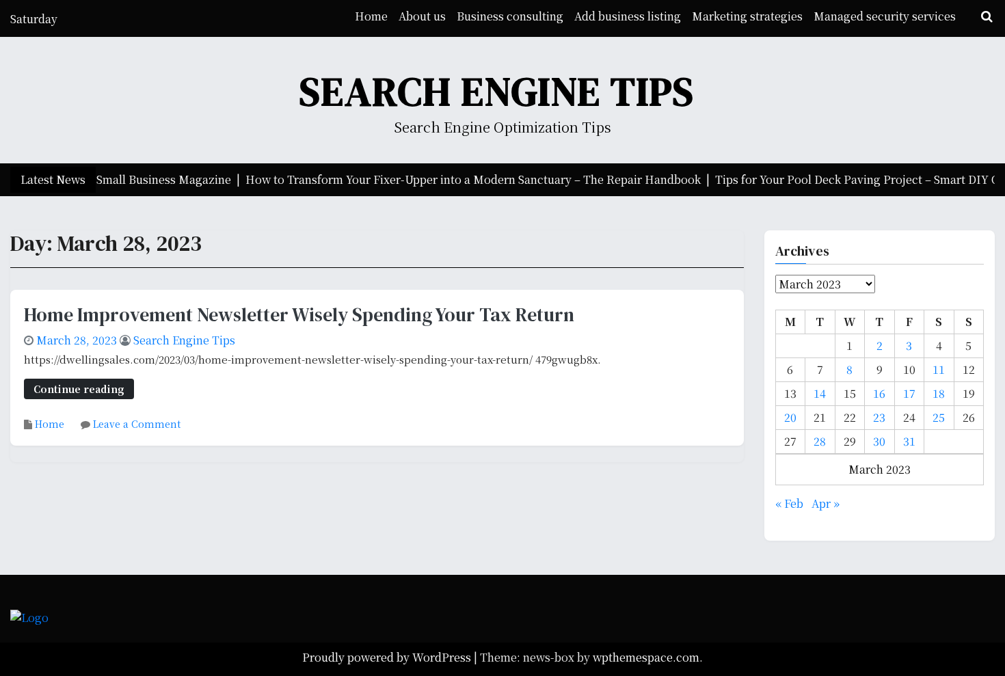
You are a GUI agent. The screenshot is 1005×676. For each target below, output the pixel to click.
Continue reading (79, 388)
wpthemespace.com (646, 657)
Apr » (826, 503)
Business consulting (510, 16)
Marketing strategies (747, 16)
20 (790, 417)
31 (909, 441)
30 (879, 441)
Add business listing (627, 16)
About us (422, 16)
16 (879, 393)
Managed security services (885, 16)
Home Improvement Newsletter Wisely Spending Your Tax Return (299, 314)
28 (820, 441)
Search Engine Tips (497, 91)
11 (939, 369)
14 (820, 393)
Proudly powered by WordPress (388, 657)
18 (939, 393)
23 (879, 417)
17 (909, 393)
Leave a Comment (136, 424)
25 (939, 417)
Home (371, 16)
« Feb (789, 503)
